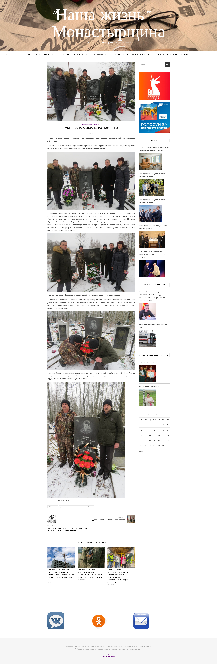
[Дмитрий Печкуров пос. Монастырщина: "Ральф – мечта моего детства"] (51, 519)
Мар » (147, 451)
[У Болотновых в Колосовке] (147, 398)
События (46, 54)
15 (163, 435)
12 (150, 435)
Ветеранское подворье (148, 362)
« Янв (141, 451)
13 (154, 435)
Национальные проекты (78, 54)
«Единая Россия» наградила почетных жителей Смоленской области (152, 254)
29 (163, 446)
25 (146, 446)
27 (154, 446)
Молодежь (137, 54)
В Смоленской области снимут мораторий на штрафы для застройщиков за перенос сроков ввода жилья (60, 575)
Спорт (111, 54)
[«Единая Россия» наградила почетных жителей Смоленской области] (152, 268)
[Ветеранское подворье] (147, 374)
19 (150, 440)
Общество (32, 54)
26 (150, 446)
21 (159, 440)
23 (168, 440)
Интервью (123, 54)
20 (154, 440)
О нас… (176, 54)
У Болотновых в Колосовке (150, 386)
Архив (187, 54)
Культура (98, 54)
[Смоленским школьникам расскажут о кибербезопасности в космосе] (150, 161)
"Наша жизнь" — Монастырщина (108, 24)
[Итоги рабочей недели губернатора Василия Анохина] (151, 187)
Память (90, 507)
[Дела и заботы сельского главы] (131, 519)
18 (146, 440)
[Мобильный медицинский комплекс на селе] (147, 338)
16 (168, 435)
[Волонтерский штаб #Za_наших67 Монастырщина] (152, 239)
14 (159, 435)
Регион (58, 54)
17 (141, 440)
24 (141, 446)
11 (146, 435)
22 (163, 440)
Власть (150, 54)
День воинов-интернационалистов (72, 507)
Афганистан (53, 507)
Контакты (163, 54)
